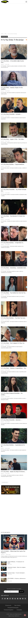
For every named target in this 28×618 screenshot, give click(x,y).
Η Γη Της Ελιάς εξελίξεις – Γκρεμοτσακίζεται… (13, 164)
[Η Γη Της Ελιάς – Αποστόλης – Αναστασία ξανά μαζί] (14, 258)
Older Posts (5, 482)
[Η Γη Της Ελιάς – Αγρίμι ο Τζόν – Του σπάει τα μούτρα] (14, 130)
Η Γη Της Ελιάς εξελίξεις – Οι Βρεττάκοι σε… (12, 242)
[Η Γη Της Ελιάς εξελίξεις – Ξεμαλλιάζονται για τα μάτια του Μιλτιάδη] (14, 435)
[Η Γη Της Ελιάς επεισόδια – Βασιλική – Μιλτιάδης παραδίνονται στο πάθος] (14, 410)
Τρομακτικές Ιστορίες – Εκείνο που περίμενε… (16, 567)
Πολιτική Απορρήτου (8, 609)
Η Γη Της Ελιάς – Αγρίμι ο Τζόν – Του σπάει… (13, 139)
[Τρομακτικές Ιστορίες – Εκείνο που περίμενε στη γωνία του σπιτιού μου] (4, 569)
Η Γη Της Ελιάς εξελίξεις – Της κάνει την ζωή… (13, 318)
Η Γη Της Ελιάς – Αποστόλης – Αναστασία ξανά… (14, 267)
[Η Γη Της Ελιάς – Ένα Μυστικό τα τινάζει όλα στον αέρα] (14, 207)
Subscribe (21, 591)
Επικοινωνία (8, 605)
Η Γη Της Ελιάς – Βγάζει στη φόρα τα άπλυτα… (13, 471)
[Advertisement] (14, 19)
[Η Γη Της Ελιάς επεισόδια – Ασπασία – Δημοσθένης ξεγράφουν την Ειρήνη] (14, 105)
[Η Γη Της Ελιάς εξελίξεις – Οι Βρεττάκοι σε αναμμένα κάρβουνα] (14, 233)
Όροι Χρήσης (17, 605)
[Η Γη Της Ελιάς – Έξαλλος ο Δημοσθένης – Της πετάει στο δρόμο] (14, 359)
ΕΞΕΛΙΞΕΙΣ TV (3, 58)
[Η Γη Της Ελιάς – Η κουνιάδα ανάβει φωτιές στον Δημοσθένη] (14, 51)
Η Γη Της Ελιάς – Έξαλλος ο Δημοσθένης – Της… (14, 368)
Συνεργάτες (19, 609)
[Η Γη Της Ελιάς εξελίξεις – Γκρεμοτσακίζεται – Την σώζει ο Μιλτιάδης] (14, 155)
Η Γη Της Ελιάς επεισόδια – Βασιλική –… (11, 420)
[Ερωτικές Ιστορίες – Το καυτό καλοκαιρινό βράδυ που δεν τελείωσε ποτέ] (4, 574)
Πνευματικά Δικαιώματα (13, 607)
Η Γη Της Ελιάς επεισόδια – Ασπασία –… (11, 114)
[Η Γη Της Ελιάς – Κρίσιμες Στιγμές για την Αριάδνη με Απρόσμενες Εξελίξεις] (14, 78)
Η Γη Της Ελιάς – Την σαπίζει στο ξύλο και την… (14, 293)
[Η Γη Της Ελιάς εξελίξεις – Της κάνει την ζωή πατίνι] (14, 308)
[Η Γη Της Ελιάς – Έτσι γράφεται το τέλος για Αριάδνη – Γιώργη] (14, 334)
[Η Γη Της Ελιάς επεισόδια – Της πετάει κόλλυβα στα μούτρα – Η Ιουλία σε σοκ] (14, 180)
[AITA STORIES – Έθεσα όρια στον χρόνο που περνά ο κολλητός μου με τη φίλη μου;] (14, 542)
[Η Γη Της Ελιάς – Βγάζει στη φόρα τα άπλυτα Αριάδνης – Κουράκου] (14, 462)
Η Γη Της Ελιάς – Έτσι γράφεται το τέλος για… (13, 343)
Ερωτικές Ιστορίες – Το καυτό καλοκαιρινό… (16, 572)
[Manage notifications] (25, 615)
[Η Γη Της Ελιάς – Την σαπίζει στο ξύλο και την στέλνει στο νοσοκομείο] (14, 283)
